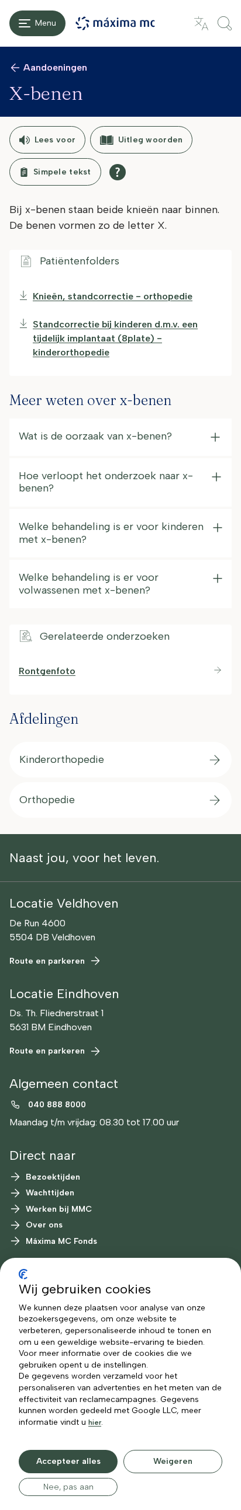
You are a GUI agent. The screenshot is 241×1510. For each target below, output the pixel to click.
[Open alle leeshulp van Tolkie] (117, 172)
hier (94, 1422)
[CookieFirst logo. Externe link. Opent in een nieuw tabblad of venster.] (23, 1274)
